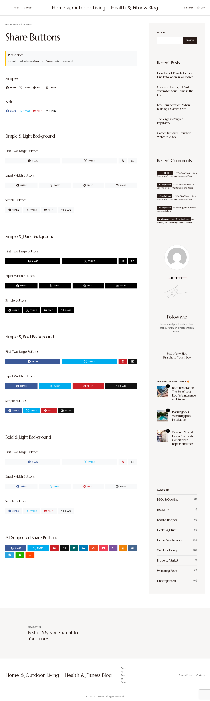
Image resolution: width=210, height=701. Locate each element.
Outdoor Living (166, 550)
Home (7, 24)
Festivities (163, 510)
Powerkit (37, 61)
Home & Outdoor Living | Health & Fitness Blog (105, 8)
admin (176, 277)
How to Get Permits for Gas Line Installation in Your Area (175, 75)
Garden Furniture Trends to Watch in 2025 (174, 135)
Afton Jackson (164, 184)
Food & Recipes (167, 520)
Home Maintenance (169, 540)
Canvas (49, 61)
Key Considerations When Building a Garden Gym (173, 107)
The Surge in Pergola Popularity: (170, 121)
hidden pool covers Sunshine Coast (173, 219)
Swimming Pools (167, 571)
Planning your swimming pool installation (174, 222)
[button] (7, 8)
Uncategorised (166, 581)
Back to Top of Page (123, 675)
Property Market (167, 560)
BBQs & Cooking (167, 500)
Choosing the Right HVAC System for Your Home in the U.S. (175, 91)
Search (161, 32)
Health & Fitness (167, 530)
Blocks (15, 24)
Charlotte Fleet (165, 173)
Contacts (200, 675)
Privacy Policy (185, 675)
